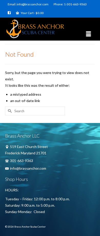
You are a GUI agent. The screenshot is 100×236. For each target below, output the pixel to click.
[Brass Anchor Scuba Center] (50, 29)
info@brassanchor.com (28, 168)
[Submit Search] (9, 110)
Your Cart (32, 13)
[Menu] (88, 34)
